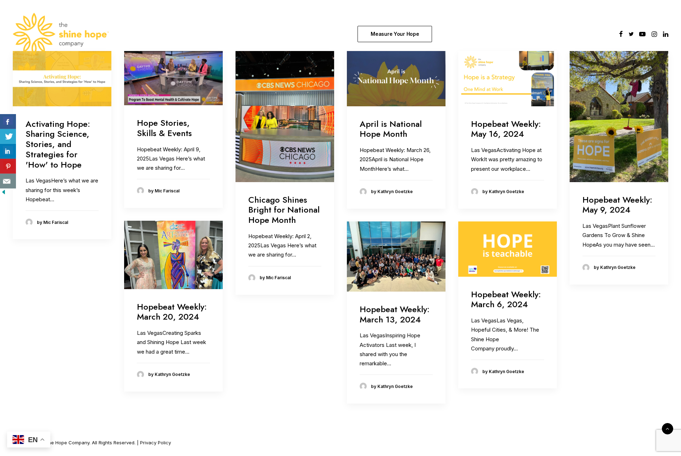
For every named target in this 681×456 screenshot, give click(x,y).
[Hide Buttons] (3, 193)
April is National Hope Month (391, 129)
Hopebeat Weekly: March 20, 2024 (172, 311)
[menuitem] (396, 34)
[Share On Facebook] (8, 121)
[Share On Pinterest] (8, 166)
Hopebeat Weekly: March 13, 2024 (395, 314)
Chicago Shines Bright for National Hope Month (284, 209)
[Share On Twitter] (8, 136)
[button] (620, 34)
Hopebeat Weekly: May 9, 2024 (617, 204)
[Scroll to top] (667, 428)
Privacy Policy (155, 442)
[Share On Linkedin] (8, 151)
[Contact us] (8, 181)
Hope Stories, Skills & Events (164, 128)
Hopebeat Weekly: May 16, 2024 (506, 129)
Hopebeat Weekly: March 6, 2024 (506, 299)
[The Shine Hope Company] (61, 34)
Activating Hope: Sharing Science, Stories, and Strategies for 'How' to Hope (58, 144)
